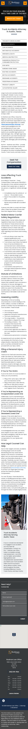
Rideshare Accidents (9, 78)
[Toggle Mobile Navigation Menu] (25, 3)
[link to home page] (14, 3)
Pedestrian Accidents (10, 81)
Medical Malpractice (10, 57)
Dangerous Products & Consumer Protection (10, 61)
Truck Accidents (8, 44)
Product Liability (8, 85)
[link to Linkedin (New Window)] (3, 700)
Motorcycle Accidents (10, 51)
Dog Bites (5, 65)
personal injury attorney (18, 468)
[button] (14, 635)
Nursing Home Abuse (9, 69)
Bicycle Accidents (8, 75)
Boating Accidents (9, 72)
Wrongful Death (8, 54)
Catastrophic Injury (9, 88)
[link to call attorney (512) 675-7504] (3, 3)
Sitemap (22, 706)
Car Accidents (7, 47)
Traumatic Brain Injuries (11, 41)
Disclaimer (14, 707)
